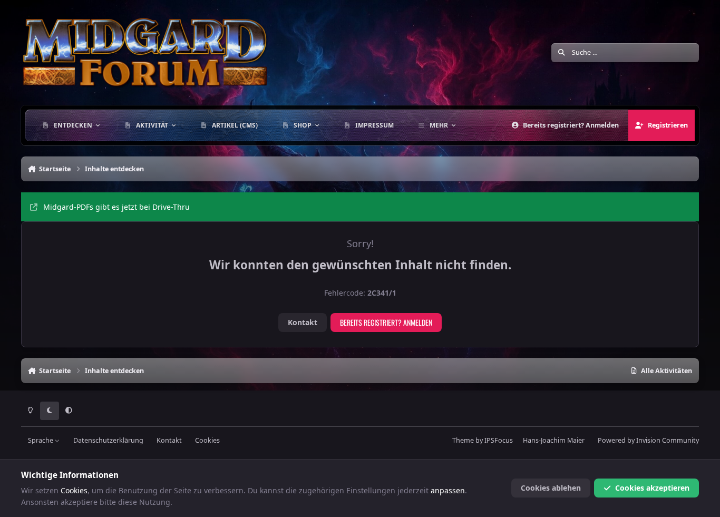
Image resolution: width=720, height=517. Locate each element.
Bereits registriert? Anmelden (386, 322)
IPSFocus (498, 440)
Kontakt (302, 322)
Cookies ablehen (551, 488)
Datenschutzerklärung (108, 440)
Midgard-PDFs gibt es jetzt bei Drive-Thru (116, 207)
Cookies (207, 440)
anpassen (448, 490)
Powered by (648, 440)
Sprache (41, 440)
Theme (463, 440)
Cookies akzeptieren (652, 488)
